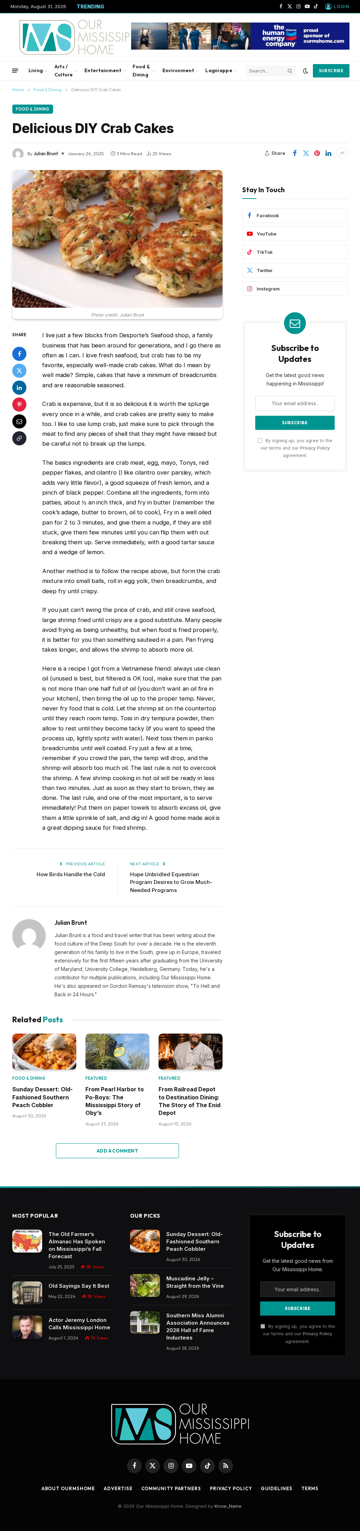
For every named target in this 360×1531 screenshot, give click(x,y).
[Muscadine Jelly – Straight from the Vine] (145, 1285)
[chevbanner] (240, 48)
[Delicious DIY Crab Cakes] (117, 239)
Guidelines (276, 1488)
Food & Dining (141, 70)
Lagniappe (218, 70)
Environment (178, 70)
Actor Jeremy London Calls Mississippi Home (79, 1324)
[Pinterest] (19, 404)
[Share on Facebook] (294, 153)
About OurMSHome (68, 1488)
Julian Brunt (46, 153)
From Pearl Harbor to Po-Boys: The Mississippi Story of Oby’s (114, 1101)
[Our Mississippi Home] (79, 37)
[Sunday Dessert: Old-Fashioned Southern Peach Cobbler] (44, 1051)
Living (35, 70)
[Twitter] (19, 371)
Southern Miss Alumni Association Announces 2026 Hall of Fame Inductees (198, 1326)
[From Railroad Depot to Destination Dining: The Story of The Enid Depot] (191, 1051)
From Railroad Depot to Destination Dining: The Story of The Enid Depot (189, 1101)
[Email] (19, 421)
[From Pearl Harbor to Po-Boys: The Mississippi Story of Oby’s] (117, 1051)
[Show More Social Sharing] (342, 153)
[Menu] (15, 70)
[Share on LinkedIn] (328, 153)
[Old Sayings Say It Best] (27, 1293)
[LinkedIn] (19, 388)
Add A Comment (117, 1151)
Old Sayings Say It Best (79, 1285)
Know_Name (228, 1506)
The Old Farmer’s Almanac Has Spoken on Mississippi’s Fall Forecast (77, 1245)
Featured (96, 1078)
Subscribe (331, 70)
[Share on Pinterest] (317, 153)
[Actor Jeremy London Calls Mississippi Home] (27, 1327)
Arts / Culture (63, 70)
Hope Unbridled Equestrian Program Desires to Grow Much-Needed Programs (171, 882)
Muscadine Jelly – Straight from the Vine (163, 7)
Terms (310, 1488)
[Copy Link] (19, 438)
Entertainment (102, 70)
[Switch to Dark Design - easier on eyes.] (305, 71)
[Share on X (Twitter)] (306, 153)
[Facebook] (19, 354)
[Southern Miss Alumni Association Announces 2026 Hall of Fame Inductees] (145, 1322)
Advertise (118, 1488)
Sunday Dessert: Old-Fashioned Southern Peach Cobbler (42, 1097)
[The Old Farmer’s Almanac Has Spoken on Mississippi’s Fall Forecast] (27, 1241)
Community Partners (171, 1488)
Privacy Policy (315, 448)
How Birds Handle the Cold (71, 874)
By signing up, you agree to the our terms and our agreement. (296, 448)
